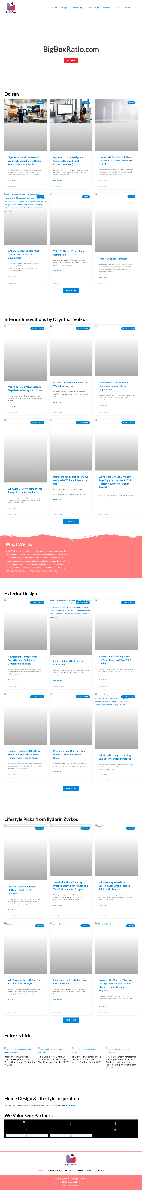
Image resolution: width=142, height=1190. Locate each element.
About (116, 8)
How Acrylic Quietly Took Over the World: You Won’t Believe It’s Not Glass (116, 160)
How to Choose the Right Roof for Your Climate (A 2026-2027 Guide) (115, 660)
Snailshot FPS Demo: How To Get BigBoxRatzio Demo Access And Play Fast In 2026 (86, 1059)
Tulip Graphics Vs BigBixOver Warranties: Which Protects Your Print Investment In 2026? (53, 1059)
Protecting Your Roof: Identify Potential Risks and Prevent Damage (69, 754)
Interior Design (77, 8)
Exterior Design (93, 8)
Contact (127, 8)
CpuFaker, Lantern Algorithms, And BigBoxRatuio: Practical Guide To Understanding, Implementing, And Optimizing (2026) (121, 1062)
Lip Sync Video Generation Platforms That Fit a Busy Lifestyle (22, 890)
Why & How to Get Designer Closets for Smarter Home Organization (114, 386)
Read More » (12, 180)
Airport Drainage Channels (113, 258)
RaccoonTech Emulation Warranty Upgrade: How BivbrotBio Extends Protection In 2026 (20, 1060)
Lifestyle (106, 8)
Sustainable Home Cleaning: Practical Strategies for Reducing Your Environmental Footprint (70, 886)
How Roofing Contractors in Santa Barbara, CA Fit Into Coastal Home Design (22, 660)
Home (54, 8)
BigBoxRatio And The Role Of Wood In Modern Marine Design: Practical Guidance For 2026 (25, 161)
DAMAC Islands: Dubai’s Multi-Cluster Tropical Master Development (24, 254)
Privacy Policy (54, 1170)
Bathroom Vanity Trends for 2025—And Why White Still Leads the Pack (70, 480)
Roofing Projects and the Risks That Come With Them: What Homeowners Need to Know (24, 754)
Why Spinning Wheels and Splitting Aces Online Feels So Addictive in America (114, 886)
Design (64, 8)
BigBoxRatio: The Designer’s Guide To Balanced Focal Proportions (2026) (68, 161)
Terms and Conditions (73, 1170)
